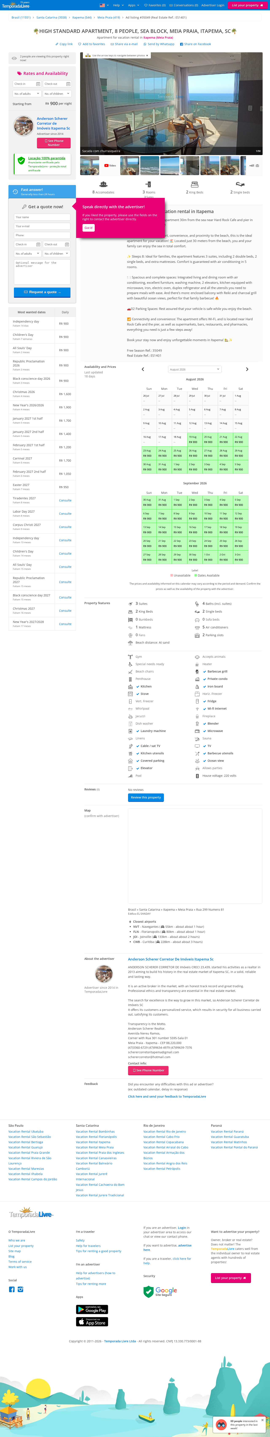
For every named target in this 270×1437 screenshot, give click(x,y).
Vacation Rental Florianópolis (96, 1137)
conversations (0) (186, 5)
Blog (11, 1256)
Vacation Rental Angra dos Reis (165, 1163)
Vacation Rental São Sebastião (29, 1137)
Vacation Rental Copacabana (163, 1142)
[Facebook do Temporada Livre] (12, 1290)
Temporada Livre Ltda (120, 1341)
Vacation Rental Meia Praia (95, 1147)
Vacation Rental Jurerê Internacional (91, 1176)
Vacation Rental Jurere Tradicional (100, 1195)
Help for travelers (88, 1246)
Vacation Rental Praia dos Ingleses (100, 1153)
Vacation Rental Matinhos (229, 1142)
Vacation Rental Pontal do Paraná (234, 1147)
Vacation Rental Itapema (93, 1142)
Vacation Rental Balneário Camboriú (94, 1166)
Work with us (17, 1267)
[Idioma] (105, 5)
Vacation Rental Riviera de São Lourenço (29, 1160)
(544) (82, 17)
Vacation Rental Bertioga (25, 1142)
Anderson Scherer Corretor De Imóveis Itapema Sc (170, 959)
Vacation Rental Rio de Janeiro (164, 1131)
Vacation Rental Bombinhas (95, 1131)
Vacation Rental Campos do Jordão (32, 1179)
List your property (245, 5)
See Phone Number (55, 143)
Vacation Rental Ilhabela (25, 1174)
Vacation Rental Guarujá (25, 1147)
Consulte (65, 500)
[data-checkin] (27, 83)
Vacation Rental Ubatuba (25, 1131)
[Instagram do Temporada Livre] (21, 1290)
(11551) (21, 17)
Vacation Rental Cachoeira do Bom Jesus (100, 1187)
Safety (80, 1240)
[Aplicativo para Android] (92, 1313)
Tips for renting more (91, 1284)
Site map (14, 1251)
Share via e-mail (126, 44)
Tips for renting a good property (98, 1251)
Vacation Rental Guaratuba (230, 1137)
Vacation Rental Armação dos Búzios (164, 1155)
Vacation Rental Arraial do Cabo (165, 1147)
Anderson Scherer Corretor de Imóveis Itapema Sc (53, 123)
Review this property (146, 797)
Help (117, 5)
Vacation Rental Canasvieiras (96, 1158)
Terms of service (20, 1262)
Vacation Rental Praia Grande (29, 1153)
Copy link (66, 44)
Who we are (16, 1240)
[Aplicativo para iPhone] (92, 1325)
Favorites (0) (157, 5)
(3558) (51, 17)
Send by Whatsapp (161, 44)
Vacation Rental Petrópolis (161, 1169)
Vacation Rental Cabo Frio (161, 1137)
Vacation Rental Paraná (227, 1131)
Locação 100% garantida (46, 158)
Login (182, 1228)
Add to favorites (93, 44)
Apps (132, 5)
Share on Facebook (197, 44)
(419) (108, 17)
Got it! (89, 228)
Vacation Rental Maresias (26, 1169)
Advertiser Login (212, 5)
